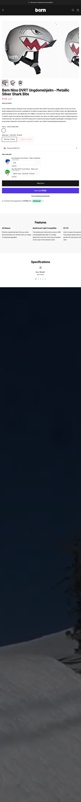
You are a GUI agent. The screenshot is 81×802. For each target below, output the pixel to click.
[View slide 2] (38, 279)
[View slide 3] (40, 279)
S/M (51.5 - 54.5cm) (26, 139)
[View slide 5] (45, 279)
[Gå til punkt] (5, 83)
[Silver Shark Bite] (3, 130)
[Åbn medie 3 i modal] (56, 24)
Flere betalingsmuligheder (40, 196)
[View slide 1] (36, 279)
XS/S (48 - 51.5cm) (9, 139)
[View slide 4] (43, 279)
